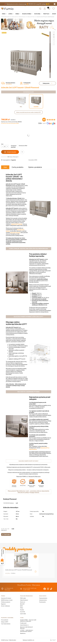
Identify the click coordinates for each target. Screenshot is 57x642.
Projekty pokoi (23, 623)
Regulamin (3, 604)
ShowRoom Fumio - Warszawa (28, 585)
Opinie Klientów (23, 625)
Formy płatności (4, 619)
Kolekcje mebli (14, 16)
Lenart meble (23, 613)
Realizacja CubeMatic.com (28, 640)
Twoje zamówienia (43, 598)
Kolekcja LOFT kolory (31, 16)
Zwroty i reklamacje (5, 605)
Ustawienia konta (43, 600)
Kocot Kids (22, 611)
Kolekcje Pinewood (21, 16)
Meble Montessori (24, 600)
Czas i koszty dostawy (5, 623)
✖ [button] (55, 3)
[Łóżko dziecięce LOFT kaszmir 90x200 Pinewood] (21, 560)
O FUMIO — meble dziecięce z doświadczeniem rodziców (26, 631)
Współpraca (22, 633)
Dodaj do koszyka (11, 152)
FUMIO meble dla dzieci (5, 16)
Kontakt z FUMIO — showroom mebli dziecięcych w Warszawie (28, 620)
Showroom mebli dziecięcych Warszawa (26, 627)
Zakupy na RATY (4, 621)
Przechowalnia (42, 602)
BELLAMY (22, 604)
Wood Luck (22, 602)
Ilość (2, 144)
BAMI (21, 605)
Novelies (22, 609)
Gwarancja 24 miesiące (6, 598)
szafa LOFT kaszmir (15, 232)
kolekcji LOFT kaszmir (16, 224)
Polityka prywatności (5, 602)
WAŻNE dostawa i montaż (6, 600)
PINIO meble (23, 598)
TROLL (21, 607)
